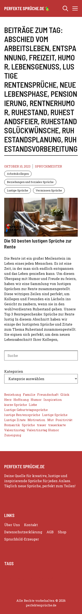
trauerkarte (57, 425)
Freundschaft (47, 395)
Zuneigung (12, 435)
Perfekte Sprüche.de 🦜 (27, 8)
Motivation (36, 420)
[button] (65, 8)
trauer (41, 425)
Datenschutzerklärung (23, 532)
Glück (64, 395)
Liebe (33, 405)
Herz (8, 400)
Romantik (12, 425)
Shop (62, 532)
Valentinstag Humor (43, 430)
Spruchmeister (48, 166)
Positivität (64, 420)
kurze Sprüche (15, 405)
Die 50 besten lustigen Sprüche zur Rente (38, 244)
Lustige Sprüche (17, 190)
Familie (29, 395)
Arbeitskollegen (18, 174)
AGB (50, 532)
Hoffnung (21, 400)
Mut (50, 420)
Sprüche (28, 425)
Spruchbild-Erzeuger (21, 539)
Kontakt (31, 525)
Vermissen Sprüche (49, 190)
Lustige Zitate (15, 420)
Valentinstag (14, 430)
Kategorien (13, 371)
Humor (36, 400)
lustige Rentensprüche (22, 415)
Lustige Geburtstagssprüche (26, 410)
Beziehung (12, 395)
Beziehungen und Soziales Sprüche (30, 182)
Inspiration (53, 400)
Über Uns (12, 525)
